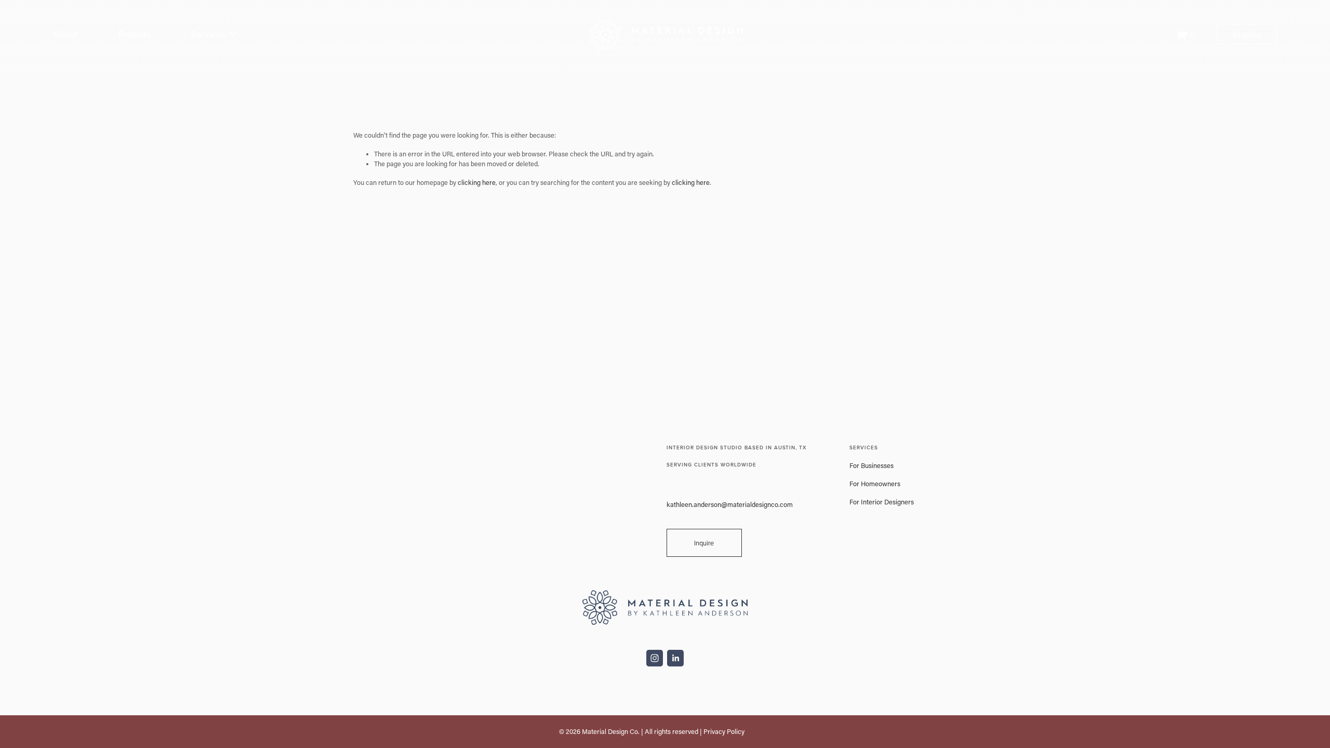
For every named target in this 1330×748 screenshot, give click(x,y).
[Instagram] (654, 658)
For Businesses (871, 465)
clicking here (477, 182)
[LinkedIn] (675, 658)
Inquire (1247, 35)
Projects (134, 34)
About (65, 34)
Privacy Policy (723, 731)
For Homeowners (874, 483)
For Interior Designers (881, 502)
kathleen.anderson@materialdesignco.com (730, 504)
